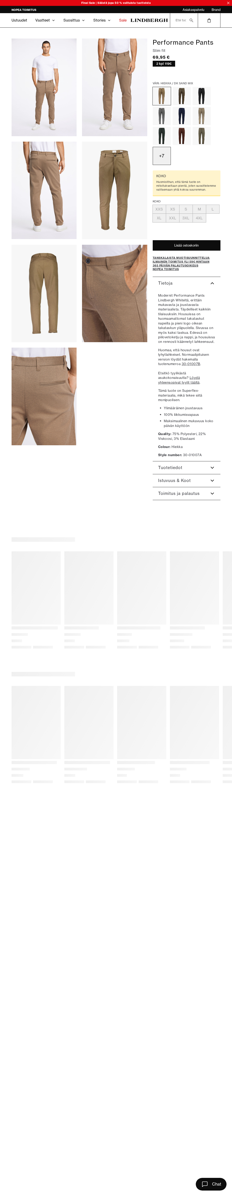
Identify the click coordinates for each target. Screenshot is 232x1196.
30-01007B (191, 364)
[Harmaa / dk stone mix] (202, 136)
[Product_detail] (114, 293)
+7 (161, 156)
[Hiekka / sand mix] (202, 116)
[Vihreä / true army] (182, 96)
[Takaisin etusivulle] (149, 20)
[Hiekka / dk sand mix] (162, 96)
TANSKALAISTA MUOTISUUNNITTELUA (38, 10)
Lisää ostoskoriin (186, 245)
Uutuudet (19, 20)
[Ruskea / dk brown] (182, 136)
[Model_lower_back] (44, 190)
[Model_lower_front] (114, 87)
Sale (123, 20)
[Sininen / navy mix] (182, 116)
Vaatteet (42, 20)
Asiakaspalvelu (193, 10)
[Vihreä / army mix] (162, 136)
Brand (216, 10)
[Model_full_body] (44, 87)
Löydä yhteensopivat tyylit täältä (179, 379)
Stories (99, 20)
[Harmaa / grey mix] (162, 116)
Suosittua (71, 20)
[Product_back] (44, 293)
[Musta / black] (202, 96)
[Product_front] (114, 190)
